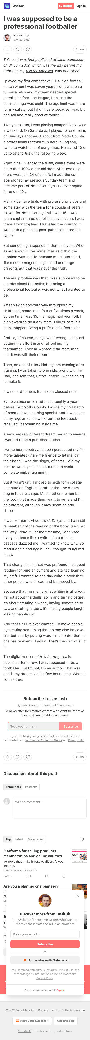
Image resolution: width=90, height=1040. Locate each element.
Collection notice (73, 1010)
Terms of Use (65, 970)
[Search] (82, 839)
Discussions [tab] (35, 839)
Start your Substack (34, 1021)
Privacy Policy (44, 978)
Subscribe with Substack (48, 960)
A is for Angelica (39, 71)
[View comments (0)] (17, 49)
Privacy (43, 1010)
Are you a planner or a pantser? (30, 886)
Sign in (81, 6)
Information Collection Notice (52, 974)
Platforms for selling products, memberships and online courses (32, 853)
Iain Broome (21, 35)
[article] (45, 863)
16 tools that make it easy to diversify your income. (34, 863)
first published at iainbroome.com (56, 60)
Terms (54, 1010)
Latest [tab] (19, 839)
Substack (24, 1031)
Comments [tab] (13, 787)
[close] (78, 895)
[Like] (7, 49)
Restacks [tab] (31, 787)
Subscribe (65, 6)
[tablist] (21, 787)
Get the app (65, 1021)
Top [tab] (8, 839)
